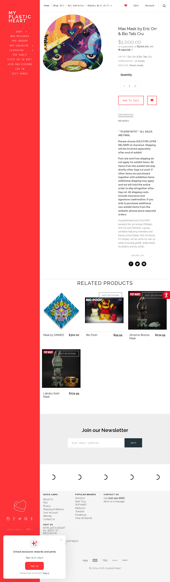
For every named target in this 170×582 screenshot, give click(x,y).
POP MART (81, 504)
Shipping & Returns (53, 509)
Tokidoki (79, 511)
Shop (20, 32)
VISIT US (48, 524)
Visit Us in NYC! (19, 59)
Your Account (50, 512)
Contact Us (49, 519)
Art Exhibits (20, 46)
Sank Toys (80, 501)
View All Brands (83, 518)
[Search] (164, 6)
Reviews (123, 121)
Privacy (47, 506)
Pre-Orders (20, 41)
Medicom (80, 508)
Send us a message (114, 501)
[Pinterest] (25, 519)
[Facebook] (14, 519)
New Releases (20, 36)
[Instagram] (8, 519)
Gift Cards (20, 74)
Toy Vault (20, 55)
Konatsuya (80, 514)
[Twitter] (19, 519)
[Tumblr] (31, 519)
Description (125, 115)
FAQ (45, 502)
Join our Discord (19, 64)
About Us (48, 499)
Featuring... (20, 50)
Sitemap (47, 516)
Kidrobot (80, 498)
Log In (20, 69)
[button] (137, 48)
